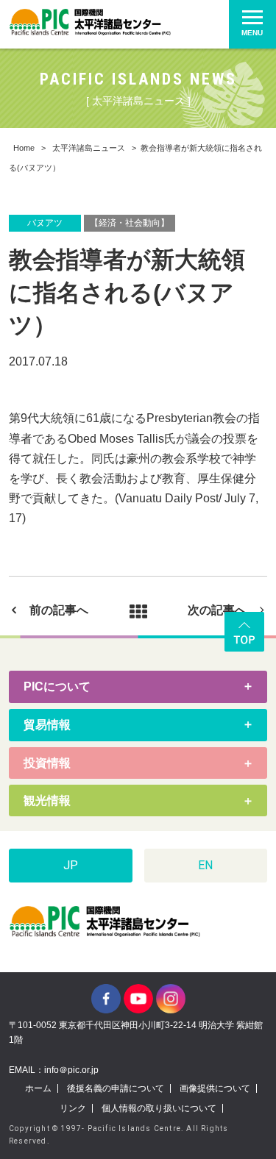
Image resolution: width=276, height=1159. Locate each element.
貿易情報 (47, 724)
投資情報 (47, 763)
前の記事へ (58, 610)
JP (70, 865)
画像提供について (215, 1088)
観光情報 (47, 800)
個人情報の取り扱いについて (159, 1108)
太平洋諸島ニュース (88, 147)
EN (205, 865)
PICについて (57, 686)
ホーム (38, 1088)
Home (24, 147)
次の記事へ (217, 610)
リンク (73, 1108)
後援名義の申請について (115, 1088)
